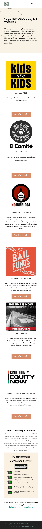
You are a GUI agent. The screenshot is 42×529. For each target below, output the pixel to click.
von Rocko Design (28, 526)
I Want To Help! (20, 114)
